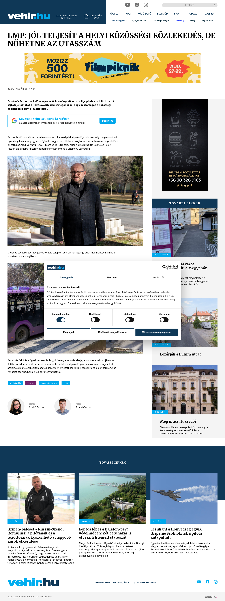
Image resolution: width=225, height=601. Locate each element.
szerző (32, 404)
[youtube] (127, 5)
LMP (66, 383)
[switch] (95, 319)
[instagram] (146, 5)
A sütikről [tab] (158, 277)
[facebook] (137, 5)
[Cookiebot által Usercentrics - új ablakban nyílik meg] (164, 267)
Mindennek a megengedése (156, 332)
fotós (78, 404)
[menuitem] (115, 13)
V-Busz (30, 383)
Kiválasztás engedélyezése (112, 332)
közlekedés (15, 383)
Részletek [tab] (112, 277)
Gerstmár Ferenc (49, 383)
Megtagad (68, 332)
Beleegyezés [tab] (66, 277)
